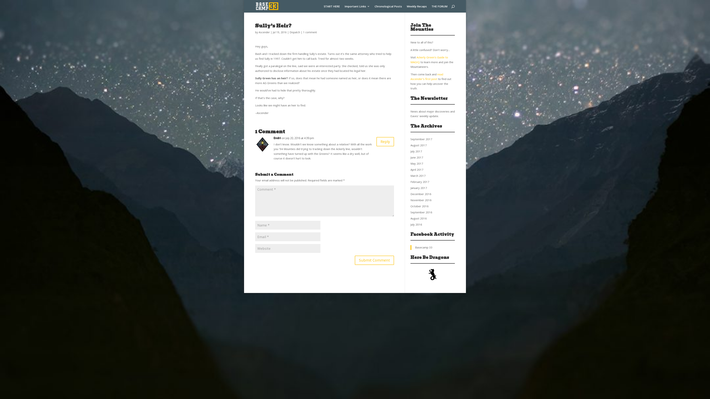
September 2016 (421, 212)
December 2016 (420, 194)
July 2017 (416, 151)
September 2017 (421, 139)
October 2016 (419, 206)
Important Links (355, 6)
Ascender (264, 32)
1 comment (310, 32)
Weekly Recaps (417, 6)
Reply (385, 141)
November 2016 (421, 200)
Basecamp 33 (423, 247)
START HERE (332, 6)
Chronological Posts (388, 6)
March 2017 (418, 176)
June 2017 (416, 157)
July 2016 (416, 224)
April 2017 (416, 169)
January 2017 (418, 188)
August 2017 (418, 145)
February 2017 (419, 182)
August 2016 (418, 218)
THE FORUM (439, 6)
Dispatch (295, 32)
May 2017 (416, 163)
